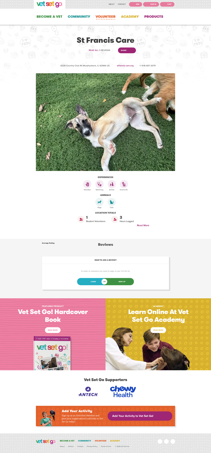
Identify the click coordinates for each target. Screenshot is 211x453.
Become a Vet (49, 16)
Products (153, 16)
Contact (122, 4)
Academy (130, 16)
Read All (94, 50)
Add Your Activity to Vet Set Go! (132, 416)
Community (79, 16)
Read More (144, 225)
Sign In (153, 4)
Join (137, 4)
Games (71, 446)
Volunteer (106, 16)
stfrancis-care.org (125, 65)
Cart (169, 4)
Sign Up (122, 282)
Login (93, 282)
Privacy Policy (92, 446)
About (112, 4)
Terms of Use (106, 446)
